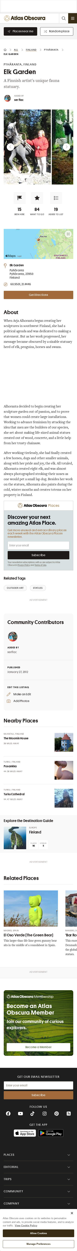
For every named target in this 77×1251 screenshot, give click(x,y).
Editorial (11, 1167)
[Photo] (64, 742)
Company (11, 1203)
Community (13, 1191)
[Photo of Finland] (15, 838)
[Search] (63, 18)
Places (9, 1154)
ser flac (19, 99)
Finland (35, 832)
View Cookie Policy (26, 1225)
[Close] (72, 1213)
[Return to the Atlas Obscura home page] (25, 18)
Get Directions (38, 294)
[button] (20, 198)
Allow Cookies (38, 1233)
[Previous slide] (10, 147)
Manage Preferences (38, 1244)
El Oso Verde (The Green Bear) (28, 935)
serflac (12, 652)
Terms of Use (40, 565)
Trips (8, 1179)
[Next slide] (66, 147)
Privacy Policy (24, 565)
